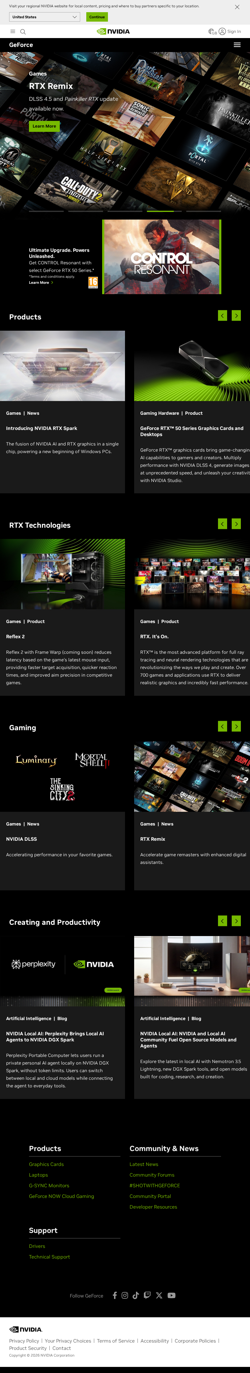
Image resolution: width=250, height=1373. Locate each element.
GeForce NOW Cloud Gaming (61, 1196)
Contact (61, 1348)
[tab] (46, 211)
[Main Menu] (12, 32)
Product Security (28, 1348)
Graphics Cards (46, 1164)
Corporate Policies (195, 1341)
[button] (211, 33)
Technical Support (49, 1257)
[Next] (236, 315)
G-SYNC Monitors (49, 1185)
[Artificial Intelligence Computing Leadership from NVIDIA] (113, 31)
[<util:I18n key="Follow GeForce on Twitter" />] (159, 1295)
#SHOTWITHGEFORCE (155, 1185)
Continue (97, 17)
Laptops (38, 1175)
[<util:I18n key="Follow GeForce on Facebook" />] (114, 1295)
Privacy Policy (24, 1341)
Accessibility (155, 1341)
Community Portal (150, 1196)
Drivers (37, 1246)
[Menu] (237, 44)
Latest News (144, 1164)
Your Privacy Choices (68, 1341)
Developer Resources (153, 1207)
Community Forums (152, 1175)
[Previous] (222, 315)
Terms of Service (116, 1341)
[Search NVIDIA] (23, 30)
